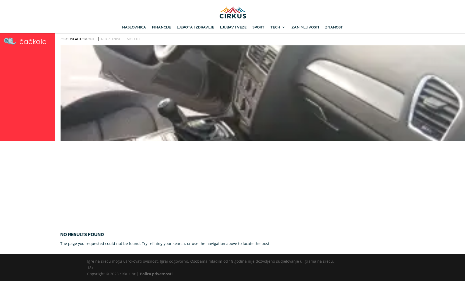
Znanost (334, 27)
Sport (258, 27)
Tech (275, 27)
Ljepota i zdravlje (195, 27)
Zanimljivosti (305, 27)
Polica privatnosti (156, 273)
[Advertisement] (232, 183)
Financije (161, 27)
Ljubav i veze (233, 27)
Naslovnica (134, 27)
